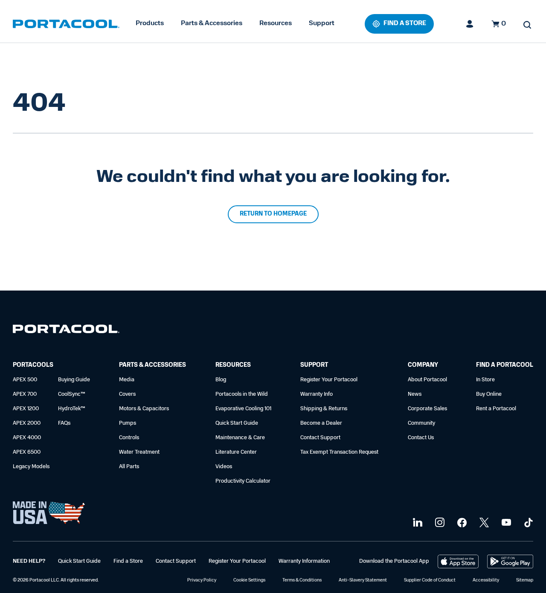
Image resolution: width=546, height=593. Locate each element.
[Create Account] (470, 24)
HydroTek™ (71, 409)
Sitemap (524, 580)
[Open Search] (527, 25)
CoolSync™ (71, 394)
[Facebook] (461, 523)
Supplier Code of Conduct (430, 580)
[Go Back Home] (66, 331)
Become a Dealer (321, 423)
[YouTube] (505, 523)
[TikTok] (527, 523)
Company (423, 365)
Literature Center (236, 452)
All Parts (129, 466)
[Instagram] (438, 523)
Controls (129, 437)
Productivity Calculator (242, 481)
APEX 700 (25, 394)
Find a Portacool (504, 365)
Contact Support (320, 437)
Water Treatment (139, 452)
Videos (223, 466)
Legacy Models (31, 466)
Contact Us (421, 437)
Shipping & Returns (323, 409)
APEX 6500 (27, 452)
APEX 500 (25, 380)
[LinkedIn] (416, 523)
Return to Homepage (273, 214)
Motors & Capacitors (144, 409)
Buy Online (489, 394)
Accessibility (486, 580)
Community (421, 423)
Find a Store (128, 561)
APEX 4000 (27, 437)
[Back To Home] (66, 24)
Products (150, 23)
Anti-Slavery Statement (363, 580)
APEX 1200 (26, 409)
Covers (127, 394)
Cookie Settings (249, 580)
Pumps (127, 423)
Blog (220, 380)
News (414, 394)
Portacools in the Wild (241, 394)
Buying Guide (74, 380)
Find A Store (404, 23)
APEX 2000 (27, 423)
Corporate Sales (427, 409)
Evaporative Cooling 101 (243, 409)
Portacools (33, 365)
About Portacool (427, 380)
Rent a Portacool (496, 409)
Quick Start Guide (236, 423)
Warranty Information (304, 561)
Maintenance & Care (240, 437)
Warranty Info (316, 394)
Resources (275, 23)
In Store (485, 380)
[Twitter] (483, 523)
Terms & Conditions (302, 580)
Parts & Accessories (211, 23)
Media (126, 380)
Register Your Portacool (328, 380)
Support (321, 23)
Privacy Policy (201, 580)
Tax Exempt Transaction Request (339, 452)
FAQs (64, 423)
